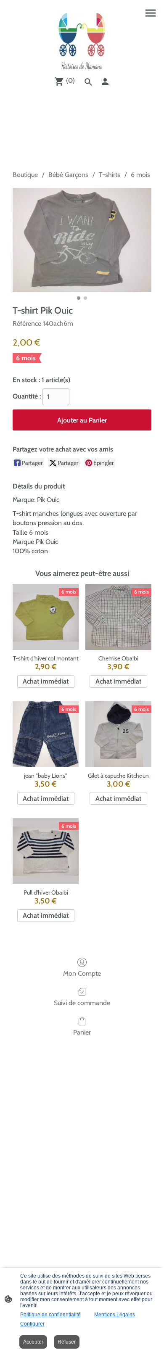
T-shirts (109, 175)
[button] (88, 82)
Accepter (33, 1342)
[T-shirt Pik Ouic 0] (82, 240)
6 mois (140, 175)
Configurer (32, 1324)
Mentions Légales (114, 1315)
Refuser (67, 1342)
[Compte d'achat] (105, 82)
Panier (82, 1032)
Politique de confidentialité (50, 1315)
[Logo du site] (82, 41)
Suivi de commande (82, 1003)
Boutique (25, 175)
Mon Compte (82, 973)
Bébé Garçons (68, 175)
